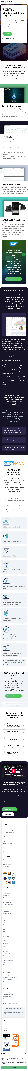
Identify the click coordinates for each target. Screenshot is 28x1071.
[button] (26, 1054)
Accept (14, 1067)
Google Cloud (6, 936)
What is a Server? (7, 981)
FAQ (4, 1001)
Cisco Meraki (6, 918)
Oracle (4, 924)
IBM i (4, 920)
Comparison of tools (8, 960)
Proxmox (5, 927)
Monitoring (6, 827)
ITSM (4, 834)
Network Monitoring (7, 891)
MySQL (5, 922)
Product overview (7, 845)
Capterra (5, 862)
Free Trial (5, 841)
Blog (4, 962)
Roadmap (5, 848)
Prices (4, 851)
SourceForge (6, 866)
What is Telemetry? (7, 979)
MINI (4, 839)
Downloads (5, 951)
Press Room (6, 1026)
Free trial (7, 33)
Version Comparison (7, 843)
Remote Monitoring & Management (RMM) (13, 830)
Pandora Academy (7, 996)
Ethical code (6, 1030)
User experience (6, 897)
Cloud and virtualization (8, 900)
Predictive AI (6, 911)
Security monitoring (7, 902)
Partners (5, 1028)
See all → (5, 940)
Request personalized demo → (13, 1008)
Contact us (8, 814)
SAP (4, 929)
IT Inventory (6, 909)
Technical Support (7, 992)
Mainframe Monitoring (8, 904)
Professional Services (8, 994)
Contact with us (9, 38)
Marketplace (6, 949)
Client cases (6, 955)
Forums (4, 964)
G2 (3, 859)
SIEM (4, 836)
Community (5, 998)
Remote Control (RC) (8, 832)
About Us (5, 1023)
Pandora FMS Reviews (14, 873)
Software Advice (7, 864)
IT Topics (5, 946)
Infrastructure (6, 895)
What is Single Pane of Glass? (10, 975)
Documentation (6, 953)
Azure (4, 915)
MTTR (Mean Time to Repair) (10, 977)
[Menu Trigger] (26, 1)
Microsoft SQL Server (8, 933)
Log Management (7, 893)
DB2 (4, 938)
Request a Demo (9, 809)
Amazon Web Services (8, 913)
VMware (5, 931)
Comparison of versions (8, 958)
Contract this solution (13, 279)
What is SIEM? (6, 972)
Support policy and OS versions (10, 1003)
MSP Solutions (6, 906)
